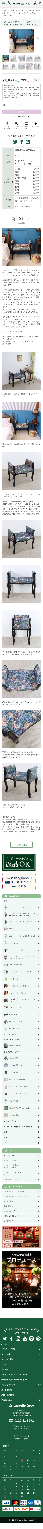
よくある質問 (6, 1390)
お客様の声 (5, 1369)
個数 (4, 105)
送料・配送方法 (7, 1395)
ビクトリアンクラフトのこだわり (14, 1374)
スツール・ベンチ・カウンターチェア (21, 11)
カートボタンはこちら (20, 845)
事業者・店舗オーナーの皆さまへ (14, 1380)
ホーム (4, 1344)
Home (4, 11)
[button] (37, 38)
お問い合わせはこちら (21, 117)
